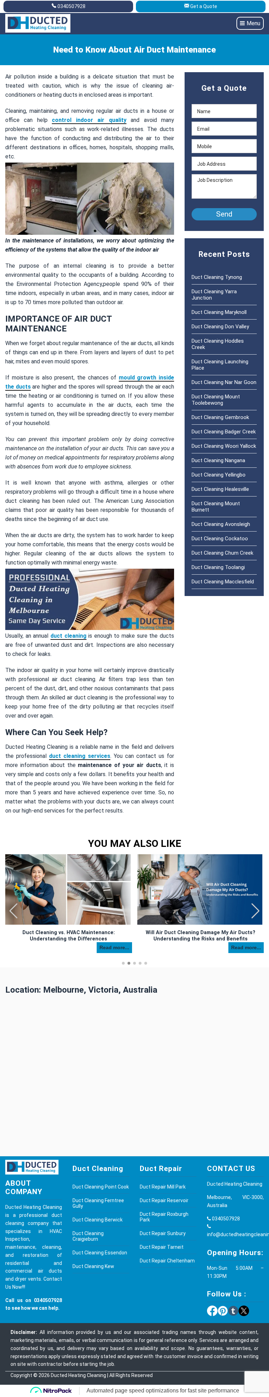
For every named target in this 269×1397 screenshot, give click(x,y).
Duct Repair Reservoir (164, 1200)
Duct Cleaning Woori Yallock (224, 446)
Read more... (114, 947)
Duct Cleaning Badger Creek (224, 432)
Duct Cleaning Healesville (220, 489)
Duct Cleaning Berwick (98, 1220)
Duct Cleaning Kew (93, 1266)
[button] (255, 911)
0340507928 (71, 6)
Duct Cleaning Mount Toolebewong (216, 399)
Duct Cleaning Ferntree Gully (98, 1203)
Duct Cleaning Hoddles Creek (218, 344)
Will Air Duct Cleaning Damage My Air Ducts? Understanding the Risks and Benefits (200, 936)
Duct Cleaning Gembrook (220, 417)
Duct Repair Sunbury (163, 1233)
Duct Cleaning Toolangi (218, 567)
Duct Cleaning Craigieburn (88, 1236)
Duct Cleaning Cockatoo (220, 538)
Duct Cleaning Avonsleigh (221, 524)
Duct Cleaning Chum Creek (222, 553)
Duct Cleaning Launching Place (220, 364)
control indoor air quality (89, 120)
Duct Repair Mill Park (163, 1187)
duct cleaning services (79, 756)
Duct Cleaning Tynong (217, 277)
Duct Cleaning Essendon (100, 1252)
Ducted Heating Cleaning (78, 1375)
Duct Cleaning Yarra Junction (214, 294)
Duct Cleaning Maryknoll (219, 312)
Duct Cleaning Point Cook (101, 1187)
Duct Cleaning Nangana (218, 460)
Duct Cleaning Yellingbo (219, 475)
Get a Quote (203, 6)
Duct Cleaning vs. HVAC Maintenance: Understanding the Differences (68, 936)
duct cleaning (68, 635)
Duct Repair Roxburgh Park (164, 1217)
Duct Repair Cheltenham (167, 1261)
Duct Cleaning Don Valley (220, 326)
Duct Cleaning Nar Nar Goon (224, 382)
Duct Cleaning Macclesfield (223, 581)
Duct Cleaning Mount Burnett (216, 506)
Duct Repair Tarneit (162, 1247)
